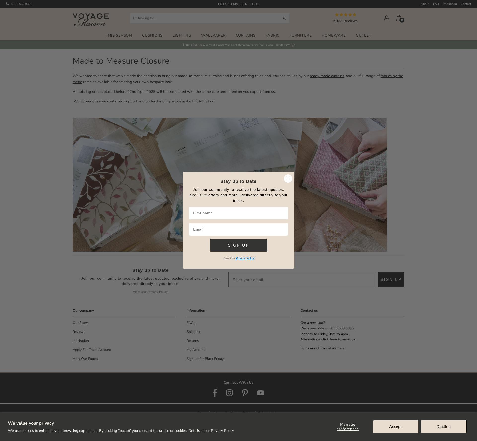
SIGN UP (238, 245)
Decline (444, 426)
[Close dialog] (288, 178)
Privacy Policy (222, 430)
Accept (395, 426)
